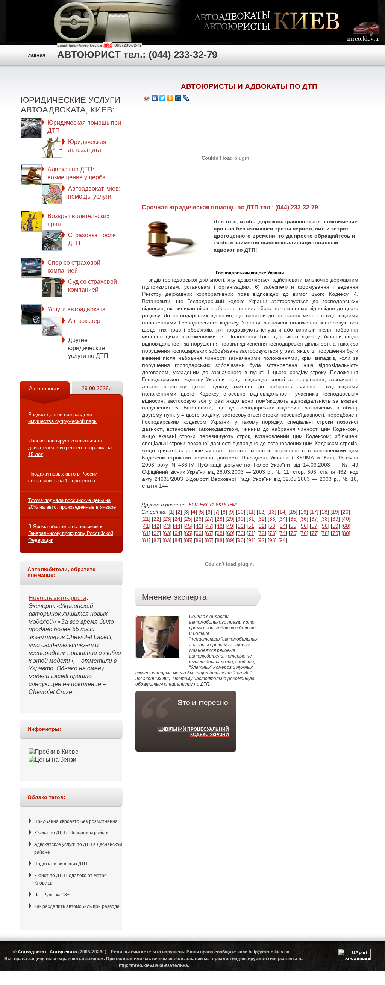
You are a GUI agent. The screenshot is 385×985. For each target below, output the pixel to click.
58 (325, 526)
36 (304, 519)
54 (283, 526)
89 (230, 540)
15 (293, 512)
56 (304, 526)
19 (335, 512)
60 (346, 526)
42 (156, 526)
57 (314, 526)
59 (335, 526)
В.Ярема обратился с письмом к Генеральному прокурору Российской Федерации (70, 533)
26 (199, 519)
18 (324, 512)
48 (220, 526)
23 (167, 519)
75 (293, 533)
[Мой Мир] (178, 98)
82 (156, 540)
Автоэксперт (85, 321)
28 (220, 519)
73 (272, 533)
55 (293, 526)
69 (230, 533)
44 (177, 526)
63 (167, 533)
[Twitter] (163, 98)
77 (314, 533)
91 (251, 540)
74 (283, 533)
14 (282, 512)
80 (346, 533)
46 (199, 526)
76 (304, 533)
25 (188, 519)
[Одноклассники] (170, 98)
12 (261, 512)
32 (262, 519)
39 (335, 519)
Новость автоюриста (57, 598)
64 (177, 533)
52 (262, 526)
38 (325, 519)
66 (199, 533)
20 (346, 512)
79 (335, 533)
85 (188, 540)
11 (251, 512)
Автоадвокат (32, 952)
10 (241, 512)
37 (314, 519)
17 (314, 512)
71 (251, 533)
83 (167, 540)
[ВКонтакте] (155, 98)
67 (209, 533)
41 (146, 526)
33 (272, 519)
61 (146, 533)
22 (156, 519)
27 (209, 519)
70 (241, 533)
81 (146, 540)
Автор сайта (63, 952)
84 (177, 540)
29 (230, 519)
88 (220, 540)
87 (209, 540)
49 (230, 526)
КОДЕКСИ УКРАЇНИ (213, 505)
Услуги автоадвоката (76, 309)
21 (146, 519)
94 (283, 540)
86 (199, 540)
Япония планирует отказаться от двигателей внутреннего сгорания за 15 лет (70, 447)
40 (346, 519)
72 (262, 533)
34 (283, 519)
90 (241, 540)
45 (188, 526)
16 (303, 512)
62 (156, 533)
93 (272, 540)
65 (188, 533)
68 (220, 533)
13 (272, 512)
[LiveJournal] (186, 98)
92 (262, 540)
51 (251, 526)
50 (241, 526)
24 (177, 519)
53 (272, 526)
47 (209, 526)
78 (325, 533)
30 (241, 519)
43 (167, 526)
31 (251, 519)
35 (293, 519)
